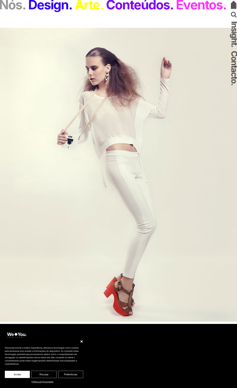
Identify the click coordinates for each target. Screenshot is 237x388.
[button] (81, 341)
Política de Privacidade (42, 382)
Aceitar (17, 374)
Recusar (44, 374)
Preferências (70, 374)
